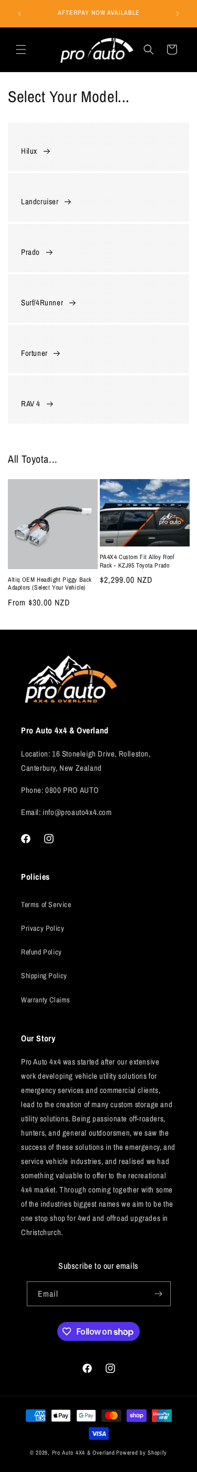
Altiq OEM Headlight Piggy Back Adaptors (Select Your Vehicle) (50, 584)
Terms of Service (46, 904)
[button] (21, 49)
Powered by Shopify (141, 1452)
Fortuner (34, 353)
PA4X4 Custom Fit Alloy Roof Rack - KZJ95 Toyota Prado (137, 561)
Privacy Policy (42, 928)
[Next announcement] (177, 13)
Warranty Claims (45, 999)
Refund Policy (41, 952)
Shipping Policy (44, 975)
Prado (30, 251)
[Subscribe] (158, 1293)
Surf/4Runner (42, 302)
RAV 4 (30, 403)
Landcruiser (40, 201)
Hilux (29, 150)
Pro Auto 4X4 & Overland (83, 1452)
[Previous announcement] (19, 13)
